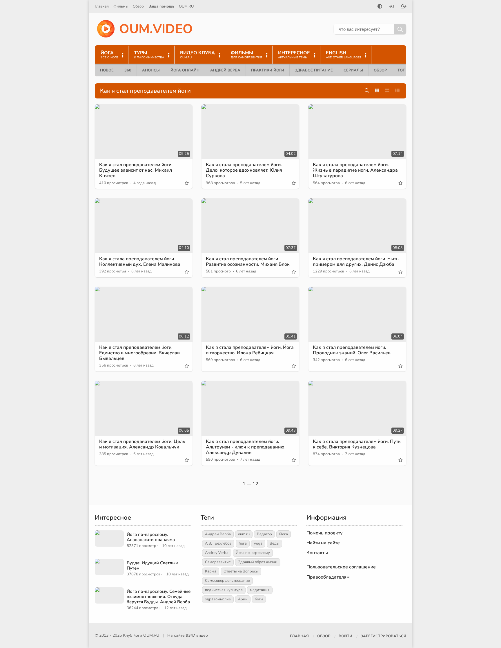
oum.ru (244, 534)
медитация (260, 590)
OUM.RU (186, 6)
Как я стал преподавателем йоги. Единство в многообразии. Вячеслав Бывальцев (139, 353)
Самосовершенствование (227, 580)
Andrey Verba (216, 552)
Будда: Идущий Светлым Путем (152, 565)
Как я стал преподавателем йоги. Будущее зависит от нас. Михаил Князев (136, 170)
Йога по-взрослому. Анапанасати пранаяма (151, 537)
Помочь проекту (324, 533)
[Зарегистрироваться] (403, 7)
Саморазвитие (218, 562)
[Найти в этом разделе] (367, 90)
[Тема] (379, 7)
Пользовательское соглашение (341, 567)
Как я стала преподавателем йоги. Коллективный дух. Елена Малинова (139, 262)
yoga (258, 543)
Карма (210, 571)
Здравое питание (314, 70)
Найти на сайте (323, 543)
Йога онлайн (184, 70)
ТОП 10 (404, 70)
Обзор (138, 6)
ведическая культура (224, 590)
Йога (283, 534)
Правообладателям (328, 577)
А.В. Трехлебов (218, 543)
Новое (107, 70)
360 (127, 70)
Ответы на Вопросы (241, 571)
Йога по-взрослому (253, 552)
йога (243, 543)
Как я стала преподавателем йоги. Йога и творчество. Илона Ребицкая (250, 350)
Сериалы (353, 70)
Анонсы (151, 70)
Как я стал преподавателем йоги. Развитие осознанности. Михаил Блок (248, 262)
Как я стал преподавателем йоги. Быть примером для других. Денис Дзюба (356, 262)
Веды (274, 543)
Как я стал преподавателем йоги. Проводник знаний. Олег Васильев (352, 350)
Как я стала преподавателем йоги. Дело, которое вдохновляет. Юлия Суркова (244, 170)
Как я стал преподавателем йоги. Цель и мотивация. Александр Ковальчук (142, 444)
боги (259, 599)
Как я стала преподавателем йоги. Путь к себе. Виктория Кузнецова (357, 444)
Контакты (317, 553)
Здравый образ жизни (257, 562)
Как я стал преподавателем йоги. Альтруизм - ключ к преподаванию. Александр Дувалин (246, 447)
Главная (102, 6)
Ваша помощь (161, 6)
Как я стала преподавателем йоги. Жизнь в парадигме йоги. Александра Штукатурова (355, 170)
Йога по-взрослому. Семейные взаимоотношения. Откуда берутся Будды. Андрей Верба (158, 596)
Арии (243, 599)
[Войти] (391, 7)
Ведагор (264, 534)
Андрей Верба (225, 70)
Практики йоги (267, 70)
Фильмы (120, 6)
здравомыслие (218, 599)
